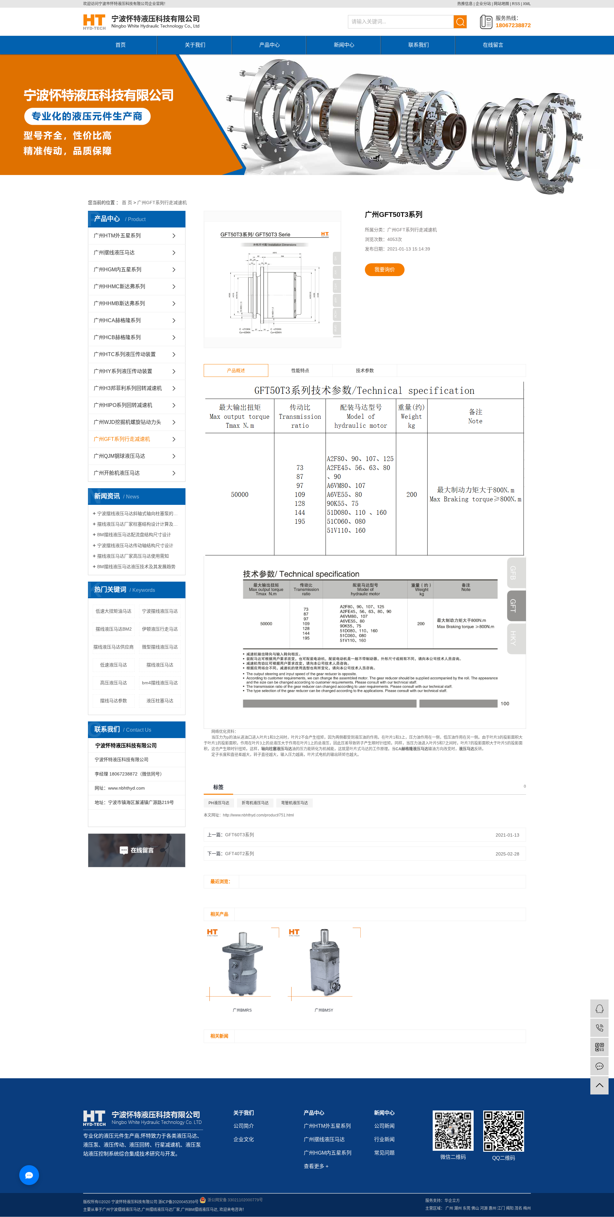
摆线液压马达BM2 (114, 629)
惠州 (492, 1208)
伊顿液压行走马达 (160, 629)
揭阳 (510, 1208)
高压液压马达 (113, 682)
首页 (120, 45)
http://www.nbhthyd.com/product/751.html (258, 815)
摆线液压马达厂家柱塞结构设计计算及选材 (139, 524)
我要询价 (384, 269)
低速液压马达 (113, 664)
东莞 (466, 1208)
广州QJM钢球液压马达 (119, 456)
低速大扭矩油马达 (113, 611)
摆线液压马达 (159, 664)
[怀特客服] (599, 1008)
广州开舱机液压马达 (117, 473)
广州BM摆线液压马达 (199, 1209)
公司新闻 (384, 1126)
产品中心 (269, 45)
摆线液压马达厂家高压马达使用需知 (133, 556)
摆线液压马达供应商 (113, 646)
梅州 (527, 1208)
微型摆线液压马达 (160, 646)
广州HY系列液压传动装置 (123, 371)
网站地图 (501, 4)
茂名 (518, 1208)
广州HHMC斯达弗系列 (119, 286)
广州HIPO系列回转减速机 (123, 405)
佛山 (475, 1208)
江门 (501, 1208)
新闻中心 (344, 45)
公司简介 (243, 1126)
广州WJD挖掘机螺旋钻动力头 (127, 422)
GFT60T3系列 (239, 834)
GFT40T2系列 (239, 853)
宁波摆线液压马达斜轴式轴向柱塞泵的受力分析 (139, 513)
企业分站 (483, 4)
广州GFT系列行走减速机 (162, 202)
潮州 (458, 1208)
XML (527, 4)
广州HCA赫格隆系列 (117, 320)
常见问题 (384, 1153)
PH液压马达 (219, 803)
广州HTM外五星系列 (117, 235)
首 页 (127, 202)
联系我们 (418, 45)
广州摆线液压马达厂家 (161, 1209)
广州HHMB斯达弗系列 (119, 303)
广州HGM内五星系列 (117, 269)
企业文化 (243, 1139)
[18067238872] (599, 1028)
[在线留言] (599, 1066)
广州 (449, 1208)
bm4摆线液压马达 (160, 682)
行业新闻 (384, 1139)
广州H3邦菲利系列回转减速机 (128, 388)
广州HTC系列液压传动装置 (125, 354)
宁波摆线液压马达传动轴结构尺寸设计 (135, 545)
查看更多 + (316, 1166)
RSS (516, 4)
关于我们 (195, 45)
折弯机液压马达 (255, 803)
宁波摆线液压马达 (160, 611)
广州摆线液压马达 (114, 252)
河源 (484, 1208)
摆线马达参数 (113, 700)
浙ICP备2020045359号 (178, 1202)
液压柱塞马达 (159, 700)
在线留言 (493, 45)
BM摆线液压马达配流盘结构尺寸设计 (134, 534)
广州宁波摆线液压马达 (121, 1209)
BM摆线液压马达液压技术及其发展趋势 (136, 566)
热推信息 (465, 4)
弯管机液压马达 (294, 803)
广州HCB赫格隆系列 (117, 337)
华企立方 (452, 1200)
